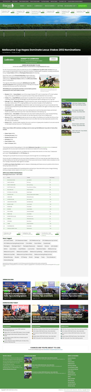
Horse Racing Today (73, 367)
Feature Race (71, 361)
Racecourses (49, 6)
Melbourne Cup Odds (9, 254)
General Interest (72, 365)
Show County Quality (34, 1)
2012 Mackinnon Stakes (21, 240)
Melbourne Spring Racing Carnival (43, 254)
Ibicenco (47, 246)
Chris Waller (29, 243)
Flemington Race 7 (16, 246)
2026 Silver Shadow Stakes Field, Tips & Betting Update (45, 329)
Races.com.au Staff (68, 389)
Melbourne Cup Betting (36, 251)
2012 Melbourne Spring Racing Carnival (14, 243)
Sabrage (37, 257)
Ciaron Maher (37, 243)
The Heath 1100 (62, 1)
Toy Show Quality (45, 1)
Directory (80, 389)
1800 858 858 (46, 349)
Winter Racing (71, 386)
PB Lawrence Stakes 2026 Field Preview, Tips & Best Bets (78, 118)
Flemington (7, 246)
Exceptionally (47, 243)
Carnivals (38, 6)
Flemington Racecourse (29, 246)
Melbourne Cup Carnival (50, 251)
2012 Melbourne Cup (35, 240)
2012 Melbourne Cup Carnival (49, 240)
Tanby (42, 257)
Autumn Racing (71, 358)
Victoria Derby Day (8, 260)
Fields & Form (71, 363)
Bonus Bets (82, 6)
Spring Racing (71, 382)
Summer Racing (72, 384)
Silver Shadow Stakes (24, 1)
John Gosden (54, 246)
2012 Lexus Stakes (8, 240)
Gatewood (39, 246)
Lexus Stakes (13, 249)
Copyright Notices (86, 389)
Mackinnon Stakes (41, 249)
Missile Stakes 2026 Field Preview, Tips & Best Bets (44, 336)
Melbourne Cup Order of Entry (24, 254)
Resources (75, 389)
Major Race (70, 371)
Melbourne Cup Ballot (22, 251)
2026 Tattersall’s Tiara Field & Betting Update (43, 338)
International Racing (73, 369)
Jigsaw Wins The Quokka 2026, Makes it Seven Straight (17, 332)
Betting (60, 6)
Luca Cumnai (31, 249)
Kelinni (5, 249)
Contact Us (60, 389)
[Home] (8, 6)
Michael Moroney (8, 257)
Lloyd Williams (22, 249)
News (22, 6)
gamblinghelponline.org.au (57, 349)
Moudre (17, 257)
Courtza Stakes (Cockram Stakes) (75, 1)
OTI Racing (24, 257)
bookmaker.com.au (46, 147)
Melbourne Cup (69, 6)
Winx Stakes (15, 1)
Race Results (71, 380)
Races (29, 6)
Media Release (71, 373)
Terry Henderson (51, 257)
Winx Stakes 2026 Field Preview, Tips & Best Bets (44, 331)
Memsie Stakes (54, 1)
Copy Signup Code (53, 61)
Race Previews (71, 378)
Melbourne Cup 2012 (9, 251)
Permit (30, 257)
